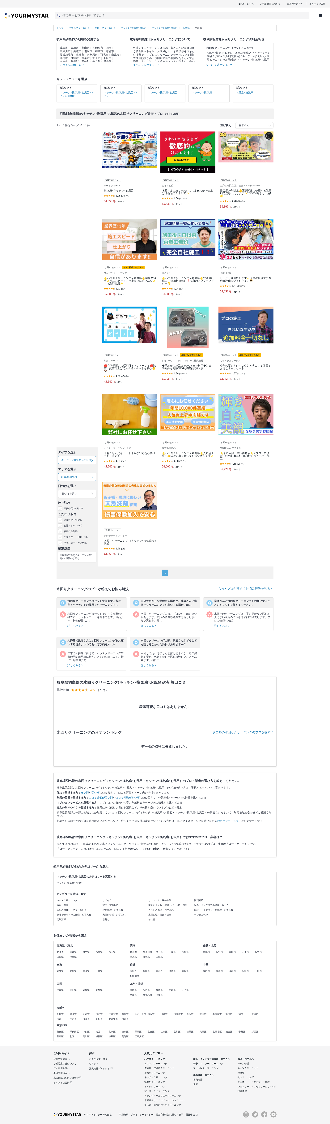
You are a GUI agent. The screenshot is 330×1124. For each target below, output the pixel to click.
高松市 (99, 1019)
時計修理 (242, 1091)
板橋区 (99, 1036)
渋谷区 (229, 1031)
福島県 (73, 956)
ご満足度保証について (64, 1063)
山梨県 (159, 956)
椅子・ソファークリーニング (208, 1063)
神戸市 (73, 1019)
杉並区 (255, 1031)
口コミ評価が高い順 (101, 797)
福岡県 (133, 990)
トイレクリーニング (154, 1086)
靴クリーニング (246, 1077)
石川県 (245, 952)
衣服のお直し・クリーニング (72, 910)
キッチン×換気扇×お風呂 (69, 883)
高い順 (95, 792)
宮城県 (99, 952)
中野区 (242, 1031)
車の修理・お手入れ (203, 1075)
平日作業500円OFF (73, 508)
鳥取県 (206, 971)
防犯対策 (198, 900)
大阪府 (133, 971)
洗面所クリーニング (154, 1082)
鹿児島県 (147, 995)
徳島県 (60, 990)
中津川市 (65, 51)
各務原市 (92, 54)
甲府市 (203, 1014)
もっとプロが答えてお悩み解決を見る (244, 588)
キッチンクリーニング (155, 1077)
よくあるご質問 (317, 3)
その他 (151, 919)
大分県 (185, 990)
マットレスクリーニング (205, 1068)
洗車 (195, 1084)
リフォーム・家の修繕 (159, 900)
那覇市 (125, 1019)
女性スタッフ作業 (73, 525)
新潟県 (206, 952)
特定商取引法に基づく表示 (169, 1114)
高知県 (99, 990)
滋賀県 (172, 971)
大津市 (255, 1014)
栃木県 (133, 956)
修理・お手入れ (246, 1059)
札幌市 (60, 1014)
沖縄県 (159, 995)
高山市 (86, 47)
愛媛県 (86, 990)
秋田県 (112, 952)
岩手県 (86, 952)
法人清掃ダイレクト (99, 1068)
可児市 (104, 54)
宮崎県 (133, 995)
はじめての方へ (246, 3)
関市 (108, 47)
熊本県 (172, 990)
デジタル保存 (201, 914)
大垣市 (75, 47)
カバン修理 (243, 1063)
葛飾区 (125, 1036)
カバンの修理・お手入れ (161, 910)
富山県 (232, 952)
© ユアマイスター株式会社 (98, 1114)
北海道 (60, 952)
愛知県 (60, 971)
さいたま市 (140, 1014)
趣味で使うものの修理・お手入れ (74, 914)
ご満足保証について (270, 3)
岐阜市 (64, 47)
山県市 (115, 54)
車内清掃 (197, 1079)
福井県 (258, 952)
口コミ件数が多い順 (128, 797)
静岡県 (86, 971)
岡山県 (232, 971)
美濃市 (77, 51)
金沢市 (190, 1014)
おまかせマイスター (229, 821)
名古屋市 (217, 1014)
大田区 (203, 1031)
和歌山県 (134, 976)
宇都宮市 (113, 1014)
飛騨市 (75, 58)
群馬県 (146, 956)
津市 (241, 1014)
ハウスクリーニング (67, 900)
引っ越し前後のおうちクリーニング (162, 1105)
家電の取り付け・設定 (159, 914)
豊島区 (60, 1036)
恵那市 (110, 51)
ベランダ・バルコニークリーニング (162, 1095)
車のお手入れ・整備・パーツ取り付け (167, 905)
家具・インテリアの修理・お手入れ (212, 905)
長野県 (219, 952)
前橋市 (125, 1014)
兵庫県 (146, 971)
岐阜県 (73, 971)
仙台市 (86, 1014)
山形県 (60, 956)
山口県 (258, 971)
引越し (106, 919)
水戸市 (99, 1014)
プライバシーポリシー (142, 1114)
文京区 (112, 1031)
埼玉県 (159, 952)
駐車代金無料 (71, 531)
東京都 (133, 952)
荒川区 (86, 1036)
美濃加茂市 (66, 54)
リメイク (107, 900)
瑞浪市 (88, 51)
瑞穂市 (64, 58)
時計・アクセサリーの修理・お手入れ (213, 910)
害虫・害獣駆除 (111, 905)
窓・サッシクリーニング (157, 1091)
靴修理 (241, 1072)
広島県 (245, 971)
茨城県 (185, 952)
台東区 (125, 1031)
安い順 (85, 792)
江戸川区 (139, 1036)
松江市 (86, 1019)
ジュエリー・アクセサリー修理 (254, 1082)
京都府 (159, 971)
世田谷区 (217, 1031)
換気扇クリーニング (154, 1072)
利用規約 (123, 1114)
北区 (72, 1036)
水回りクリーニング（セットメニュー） (165, 1100)
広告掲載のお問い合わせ (66, 1077)
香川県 (73, 990)
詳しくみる (74, 625)
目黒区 (190, 1031)
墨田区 (138, 1031)
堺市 (59, 1019)
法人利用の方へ (61, 1068)
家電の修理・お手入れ (114, 914)
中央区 (86, 1031)
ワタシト (93, 1063)
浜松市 (229, 1014)
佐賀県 (146, 990)
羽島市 (99, 51)
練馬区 (112, 1036)
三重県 (99, 971)
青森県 (73, 952)
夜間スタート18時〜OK (76, 537)
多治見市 (97, 47)
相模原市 (178, 1014)
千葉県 (172, 952)
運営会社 (190, 1114)
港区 (98, 1031)
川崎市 (164, 1014)
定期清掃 (61, 919)
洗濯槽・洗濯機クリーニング (159, 1068)
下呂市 (107, 58)
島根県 (219, 971)
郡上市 (96, 58)
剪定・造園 (62, 905)
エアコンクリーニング (155, 1063)
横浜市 (151, 1014)
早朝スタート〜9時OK (75, 542)
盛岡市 (73, 1014)
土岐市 (80, 54)
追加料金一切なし (73, 520)
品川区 (177, 1031)
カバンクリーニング (248, 1068)
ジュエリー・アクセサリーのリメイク (257, 1086)
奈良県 (185, 971)
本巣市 (86, 58)
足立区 (151, 1031)
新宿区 (60, 1031)
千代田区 (74, 1031)
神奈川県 (147, 952)
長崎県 (159, 990)
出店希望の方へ (295, 3)
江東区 (164, 1031)
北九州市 (113, 1019)
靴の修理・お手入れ (113, 910)
